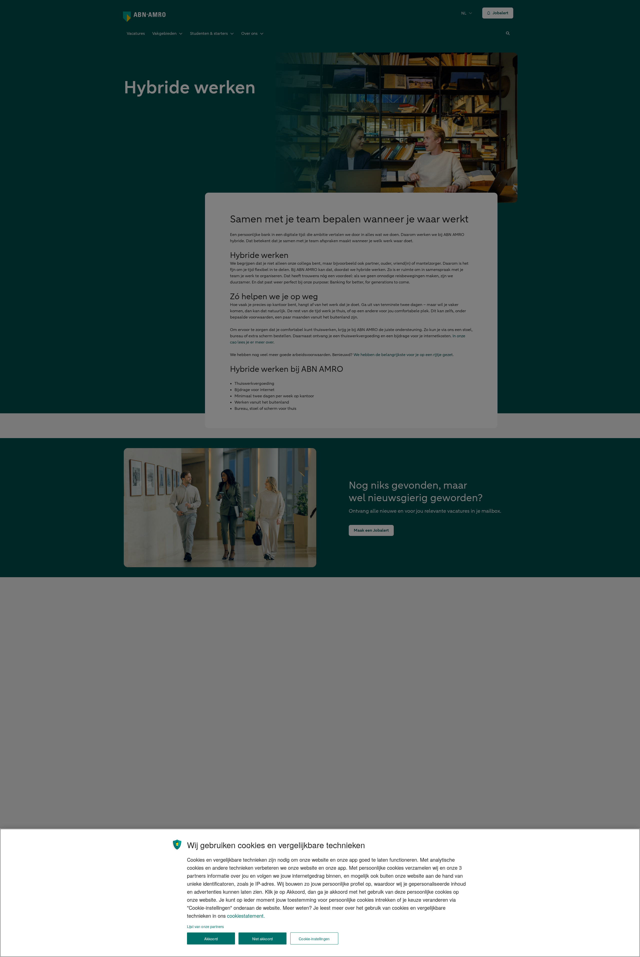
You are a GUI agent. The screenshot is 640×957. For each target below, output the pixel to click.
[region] (320, 893)
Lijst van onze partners (205, 926)
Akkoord (211, 938)
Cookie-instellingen (314, 938)
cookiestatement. (246, 915)
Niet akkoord (262, 938)
